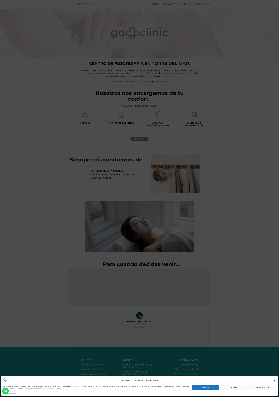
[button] (275, 380)
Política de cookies (9, 393)
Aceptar (205, 387)
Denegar (234, 387)
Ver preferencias (262, 387)
